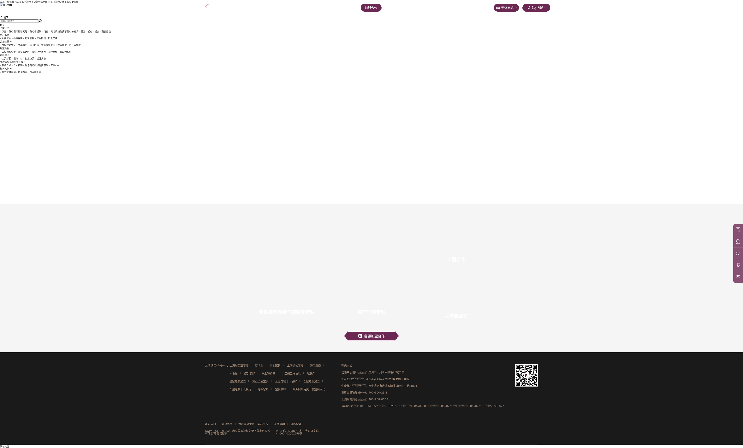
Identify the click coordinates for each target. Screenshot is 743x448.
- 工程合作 (51, 51)
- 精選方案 (21, 72)
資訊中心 (400, 8)
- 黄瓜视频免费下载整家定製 (15, 51)
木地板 (233, 373)
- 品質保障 (17, 38)
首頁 (260, 8)
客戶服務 (314, 8)
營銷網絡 (342, 8)
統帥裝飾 (249, 373)
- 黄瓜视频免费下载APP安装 (63, 31)
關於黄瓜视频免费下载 (437, 8)
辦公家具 (275, 365)
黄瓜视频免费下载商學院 (253, 424)
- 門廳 (45, 31)
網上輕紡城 (268, 373)
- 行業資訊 (28, 58)
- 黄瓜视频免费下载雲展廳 (53, 45)
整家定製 (285, 8)
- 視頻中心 (17, 58)
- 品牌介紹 (5, 65)
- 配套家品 (105, 31)
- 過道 (89, 31)
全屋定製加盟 (311, 381)
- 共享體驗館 (64, 51)
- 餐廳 (82, 31)
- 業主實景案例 (8, 72)
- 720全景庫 (34, 72)
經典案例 (475, 8)
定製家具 (263, 389)
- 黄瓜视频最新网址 (17, 31)
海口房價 (315, 365)
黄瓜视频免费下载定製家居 (309, 389)
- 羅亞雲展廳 (74, 45)
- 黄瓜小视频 (34, 31)
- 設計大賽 (40, 58)
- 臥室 (3, 31)
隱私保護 (296, 424)
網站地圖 (4, 446)
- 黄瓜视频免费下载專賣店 (13, 45)
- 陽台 (96, 31)
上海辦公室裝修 (238, 365)
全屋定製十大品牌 (286, 381)
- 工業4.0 (54, 65)
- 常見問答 (40, 38)
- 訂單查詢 (28, 38)
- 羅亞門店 (33, 45)
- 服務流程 (5, 38)
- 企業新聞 (5, 58)
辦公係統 (227, 424)
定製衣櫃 (280, 389)
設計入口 (210, 424)
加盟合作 (371, 8)
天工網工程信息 (291, 373)
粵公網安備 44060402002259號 (297, 432)
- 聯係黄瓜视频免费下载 (35, 65)
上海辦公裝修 (295, 365)
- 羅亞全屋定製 (38, 51)
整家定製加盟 (237, 381)
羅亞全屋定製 (260, 381)
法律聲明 (279, 424)
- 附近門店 (51, 38)
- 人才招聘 (17, 65)
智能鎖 (259, 365)
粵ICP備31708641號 (288, 430)
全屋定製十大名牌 (240, 389)
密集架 (311, 373)
